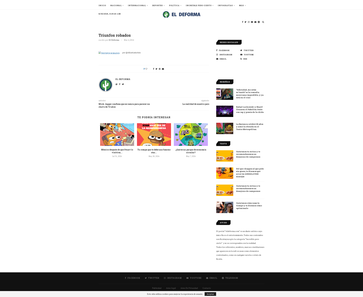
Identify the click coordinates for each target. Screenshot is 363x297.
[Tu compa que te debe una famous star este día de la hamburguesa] (154, 134)
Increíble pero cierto (199, 5)
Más (241, 5)
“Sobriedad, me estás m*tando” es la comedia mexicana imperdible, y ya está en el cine (249, 93)
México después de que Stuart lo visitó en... (117, 151)
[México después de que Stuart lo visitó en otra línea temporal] (117, 134)
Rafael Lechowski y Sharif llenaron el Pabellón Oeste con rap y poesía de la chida (250, 109)
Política (174, 5)
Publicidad (156, 288)
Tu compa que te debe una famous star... (153, 151)
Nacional (116, 5)
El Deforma (114, 40)
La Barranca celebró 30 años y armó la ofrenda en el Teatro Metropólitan (249, 126)
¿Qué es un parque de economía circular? (191, 151)
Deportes (157, 5)
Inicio (102, 5)
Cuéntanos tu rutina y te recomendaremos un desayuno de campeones (248, 154)
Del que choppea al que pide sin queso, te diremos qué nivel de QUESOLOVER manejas (250, 172)
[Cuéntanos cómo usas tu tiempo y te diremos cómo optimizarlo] (224, 207)
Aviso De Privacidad (189, 288)
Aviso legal (171, 288)
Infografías (225, 5)
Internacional (137, 5)
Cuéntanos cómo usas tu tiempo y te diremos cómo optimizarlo (249, 205)
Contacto (206, 288)
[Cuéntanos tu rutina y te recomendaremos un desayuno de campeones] (224, 156)
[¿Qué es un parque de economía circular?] (191, 134)
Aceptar (210, 294)
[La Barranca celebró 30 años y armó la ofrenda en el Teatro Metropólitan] (224, 128)
